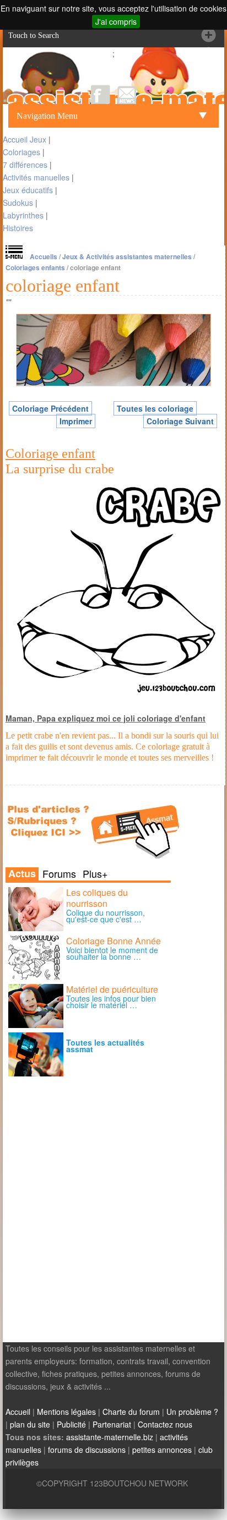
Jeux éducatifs (28, 189)
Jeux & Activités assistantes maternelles (127, 256)
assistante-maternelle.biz (109, 1436)
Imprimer (76, 421)
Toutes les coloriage (155, 408)
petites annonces (162, 1449)
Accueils (43, 256)
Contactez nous (165, 1424)
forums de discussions (87, 1449)
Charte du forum (131, 1411)
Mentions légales (66, 1411)
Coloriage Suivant (180, 421)
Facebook (100, 94)
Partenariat (112, 1424)
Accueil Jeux (24, 139)
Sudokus (18, 202)
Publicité (71, 1424)
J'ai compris (116, 21)
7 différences (25, 164)
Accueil (18, 1411)
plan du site (30, 1424)
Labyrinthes (23, 215)
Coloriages (21, 151)
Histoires (18, 227)
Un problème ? (192, 1411)
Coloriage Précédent (50, 408)
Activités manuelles (36, 177)
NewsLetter (127, 94)
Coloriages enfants (35, 267)
